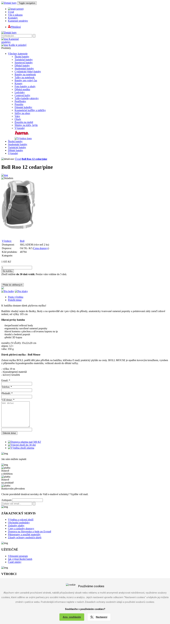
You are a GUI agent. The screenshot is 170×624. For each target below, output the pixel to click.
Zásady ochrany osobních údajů (24, 537)
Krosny (18, 83)
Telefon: (6, 386)
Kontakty (13, 17)
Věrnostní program (18, 556)
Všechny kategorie (18, 53)
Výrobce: (7, 241)
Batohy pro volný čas (26, 80)
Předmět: (7, 393)
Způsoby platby (16, 525)
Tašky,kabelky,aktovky (27, 98)
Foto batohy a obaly (25, 86)
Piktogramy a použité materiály (24, 534)
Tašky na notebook (25, 77)
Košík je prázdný (18, 45)
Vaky (17, 116)
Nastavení (101, 617)
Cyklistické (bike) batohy (28, 71)
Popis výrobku (15, 297)
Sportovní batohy (24, 62)
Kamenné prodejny (18, 20)
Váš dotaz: (7, 399)
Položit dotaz (15, 299)
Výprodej (20, 128)
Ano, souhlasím (72, 617)
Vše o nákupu (15, 14)
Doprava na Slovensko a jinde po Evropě (29, 531)
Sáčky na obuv (22, 113)
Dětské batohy (22, 65)
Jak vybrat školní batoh (20, 559)
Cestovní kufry (22, 95)
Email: (5, 380)
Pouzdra (19, 104)
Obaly (18, 119)
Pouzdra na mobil (24, 122)
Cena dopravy (40, 248)
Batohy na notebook (25, 74)
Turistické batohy (24, 59)
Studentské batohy (24, 68)
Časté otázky (14, 562)
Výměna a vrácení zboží (20, 519)
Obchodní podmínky (19, 522)
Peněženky (20, 101)
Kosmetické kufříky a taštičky (30, 110)
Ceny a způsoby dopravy (21, 528)
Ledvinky (20, 92)
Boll (22, 241)
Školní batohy (22, 56)
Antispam (6, 500)
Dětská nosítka (22, 89)
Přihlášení (15, 27)
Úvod (11, 11)
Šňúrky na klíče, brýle (26, 125)
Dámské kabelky (23, 107)
